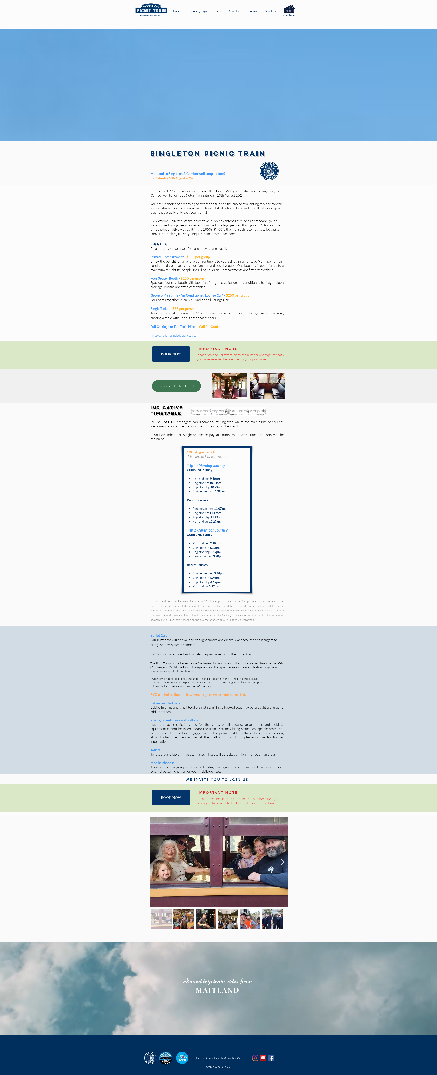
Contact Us (234, 1057)
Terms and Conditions (207, 1057)
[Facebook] (271, 1058)
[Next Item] (283, 862)
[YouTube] (263, 1058)
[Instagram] (255, 1058)
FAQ (224, 1057)
